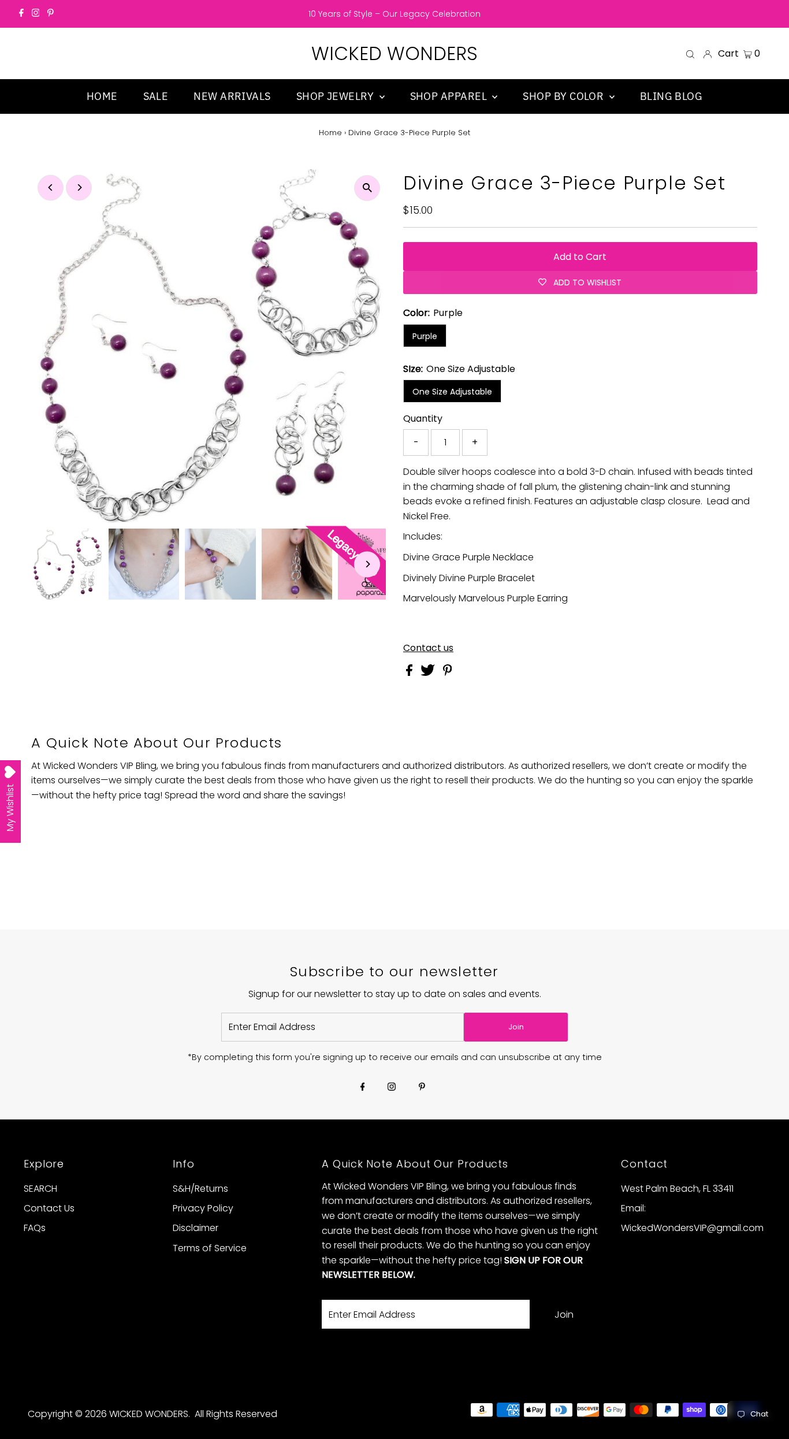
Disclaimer (195, 1228)
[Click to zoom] (367, 188)
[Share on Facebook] (410, 672)
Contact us (428, 648)
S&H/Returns (200, 1188)
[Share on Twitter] (428, 672)
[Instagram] (36, 14)
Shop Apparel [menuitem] (450, 96)
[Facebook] (21, 14)
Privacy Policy (203, 1208)
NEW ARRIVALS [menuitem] (231, 96)
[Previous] (51, 187)
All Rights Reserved (236, 1414)
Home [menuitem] (102, 96)
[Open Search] (690, 54)
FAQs (35, 1228)
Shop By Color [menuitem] (564, 96)
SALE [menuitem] (156, 96)
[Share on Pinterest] (447, 672)
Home (330, 132)
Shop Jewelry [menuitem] (336, 96)
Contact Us (49, 1208)
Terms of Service (210, 1248)
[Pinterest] (50, 14)
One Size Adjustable (452, 391)
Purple (424, 336)
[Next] (79, 187)
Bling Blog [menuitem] (671, 96)
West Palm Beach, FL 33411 (677, 1188)
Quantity (422, 418)
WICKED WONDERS (394, 53)
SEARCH (40, 1188)
